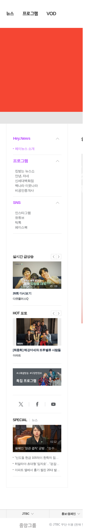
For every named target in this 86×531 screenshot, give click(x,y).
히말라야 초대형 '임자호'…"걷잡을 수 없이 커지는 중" (38, 464)
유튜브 (19, 217)
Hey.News (21, 138)
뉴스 (10, 13)
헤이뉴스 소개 (25, 148)
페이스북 (21, 227)
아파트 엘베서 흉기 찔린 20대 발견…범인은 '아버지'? (38, 470)
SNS (17, 202)
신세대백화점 (24, 181)
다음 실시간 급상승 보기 (58, 256)
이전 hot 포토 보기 (53, 313)
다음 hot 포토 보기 (58, 313)
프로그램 (30, 13)
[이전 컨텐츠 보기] (13, 377)
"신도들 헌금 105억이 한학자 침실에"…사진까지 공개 (38, 457)
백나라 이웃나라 (26, 185)
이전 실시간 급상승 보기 (53, 256)
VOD (51, 13)
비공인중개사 (24, 190)
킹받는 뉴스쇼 (25, 171)
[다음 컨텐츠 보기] (60, 377)
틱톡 (18, 222)
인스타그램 (23, 213)
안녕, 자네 (22, 176)
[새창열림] (21, 404)
